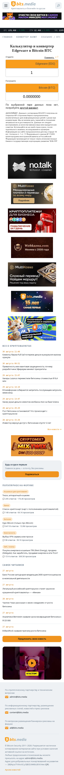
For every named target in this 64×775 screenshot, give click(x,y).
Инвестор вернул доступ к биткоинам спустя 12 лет (26, 423)
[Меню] (5, 5)
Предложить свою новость (32, 638)
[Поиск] (58, 5)
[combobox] (32, 64)
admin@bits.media (18, 696)
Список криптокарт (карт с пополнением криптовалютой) (30, 509)
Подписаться (32, 474)
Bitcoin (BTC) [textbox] (47, 87)
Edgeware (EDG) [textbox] (45, 63)
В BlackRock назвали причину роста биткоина (24, 630)
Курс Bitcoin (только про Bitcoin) (17, 523)
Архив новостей (12, 769)
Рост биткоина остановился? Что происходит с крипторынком (24, 412)
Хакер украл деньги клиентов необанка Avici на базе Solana (30, 402)
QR (47, 764)
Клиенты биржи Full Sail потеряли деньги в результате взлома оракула (31, 356)
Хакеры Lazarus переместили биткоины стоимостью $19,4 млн (30, 379)
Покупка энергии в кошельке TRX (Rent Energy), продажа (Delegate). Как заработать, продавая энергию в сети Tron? (30, 551)
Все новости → (55, 429)
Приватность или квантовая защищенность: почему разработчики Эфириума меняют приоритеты (27, 368)
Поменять (49, 57)
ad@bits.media (16, 727)
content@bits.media (19, 712)
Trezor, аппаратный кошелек (16, 495)
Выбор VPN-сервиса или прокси (17, 537)
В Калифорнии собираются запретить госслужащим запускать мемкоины (32, 391)
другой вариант (29, 107)
